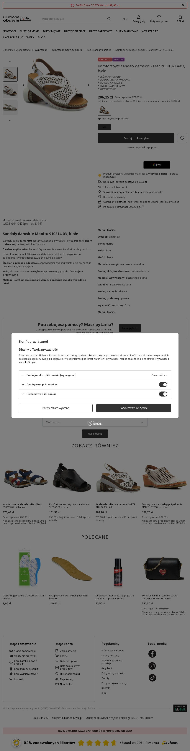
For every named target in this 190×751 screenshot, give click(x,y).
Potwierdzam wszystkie (133, 408)
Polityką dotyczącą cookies (103, 355)
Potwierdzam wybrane (55, 408)
